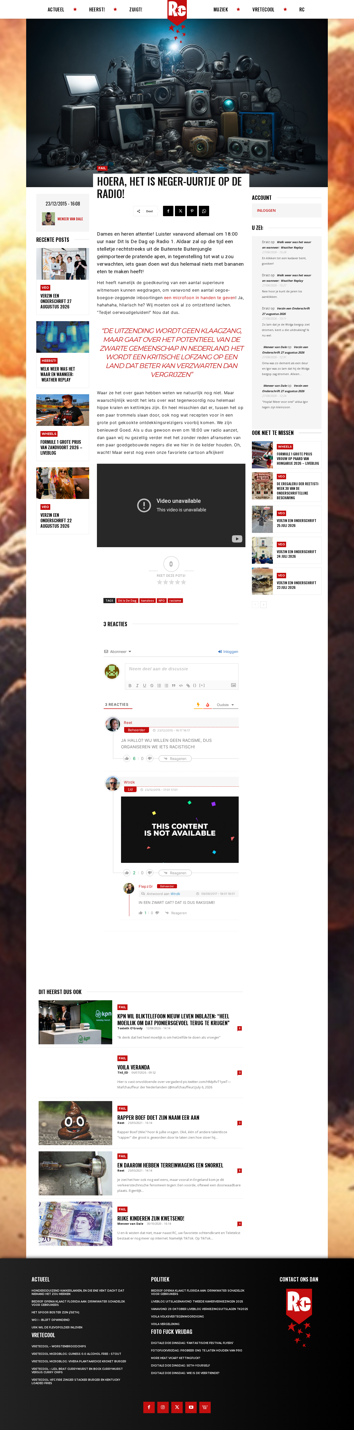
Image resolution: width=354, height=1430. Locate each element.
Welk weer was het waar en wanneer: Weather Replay (57, 374)
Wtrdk (129, 782)
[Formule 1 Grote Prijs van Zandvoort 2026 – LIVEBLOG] (62, 410)
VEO (45, 288)
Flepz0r (146, 886)
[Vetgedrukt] (130, 685)
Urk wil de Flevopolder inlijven (57, 1327)
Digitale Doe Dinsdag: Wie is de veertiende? (185, 1373)
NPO (162, 600)
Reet (128, 722)
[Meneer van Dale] (50, 218)
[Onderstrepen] (144, 685)
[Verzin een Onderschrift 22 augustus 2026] (62, 483)
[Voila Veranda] (75, 1073)
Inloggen (230, 651)
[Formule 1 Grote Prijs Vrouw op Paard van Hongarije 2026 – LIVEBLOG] (262, 454)
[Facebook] (168, 211)
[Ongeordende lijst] (166, 685)
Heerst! (49, 361)
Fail (102, 168)
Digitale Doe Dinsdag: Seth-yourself (180, 1365)
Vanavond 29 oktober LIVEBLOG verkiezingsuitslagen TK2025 (199, 1309)
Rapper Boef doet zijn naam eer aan (158, 1117)
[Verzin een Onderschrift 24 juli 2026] (262, 550)
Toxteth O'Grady (130, 1028)
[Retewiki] (205, 1407)
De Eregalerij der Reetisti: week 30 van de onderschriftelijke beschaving (298, 491)
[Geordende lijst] (159, 685)
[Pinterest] (192, 211)
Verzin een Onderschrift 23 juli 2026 (296, 585)
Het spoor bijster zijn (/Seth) (55, 1312)
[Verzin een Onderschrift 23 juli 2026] (262, 581)
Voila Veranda (133, 1067)
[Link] (188, 685)
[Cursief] (137, 685)
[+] (202, 685)
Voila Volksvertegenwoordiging (177, 1316)
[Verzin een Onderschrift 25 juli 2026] (262, 519)
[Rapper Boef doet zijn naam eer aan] (75, 1123)
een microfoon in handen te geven (199, 297)
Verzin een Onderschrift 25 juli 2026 (296, 523)
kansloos (147, 600)
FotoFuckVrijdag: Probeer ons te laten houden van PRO (196, 1350)
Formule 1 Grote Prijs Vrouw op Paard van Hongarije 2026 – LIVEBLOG (298, 458)
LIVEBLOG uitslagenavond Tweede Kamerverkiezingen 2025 (197, 1301)
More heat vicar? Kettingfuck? (175, 1358)
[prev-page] (255, 604)
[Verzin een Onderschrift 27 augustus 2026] (62, 264)
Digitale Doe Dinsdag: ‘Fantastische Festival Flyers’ (192, 1343)
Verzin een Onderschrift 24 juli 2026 (296, 554)
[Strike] (151, 685)
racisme (175, 600)
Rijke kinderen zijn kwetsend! (150, 1218)
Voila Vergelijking (165, 1324)
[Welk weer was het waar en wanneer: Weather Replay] (62, 337)
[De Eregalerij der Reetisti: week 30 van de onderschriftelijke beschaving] (262, 485)
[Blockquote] (173, 685)
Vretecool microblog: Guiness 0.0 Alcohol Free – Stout (76, 1354)
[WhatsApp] (204, 211)
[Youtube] (191, 1407)
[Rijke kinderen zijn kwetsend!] (75, 1224)
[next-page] (263, 604)
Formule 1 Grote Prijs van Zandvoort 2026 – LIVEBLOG (61, 447)
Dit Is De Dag (127, 600)
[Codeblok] (181, 685)
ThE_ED (122, 1072)
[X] (180, 211)
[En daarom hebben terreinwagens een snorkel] (75, 1173)
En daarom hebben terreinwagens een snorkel (170, 1165)
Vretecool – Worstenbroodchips (59, 1346)
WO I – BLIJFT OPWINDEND (51, 1320)
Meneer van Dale (70, 218)
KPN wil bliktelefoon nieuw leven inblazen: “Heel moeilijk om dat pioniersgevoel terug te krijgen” (173, 1019)
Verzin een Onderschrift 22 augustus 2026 (56, 520)
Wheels (49, 434)
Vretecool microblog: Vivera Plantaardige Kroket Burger (79, 1361)
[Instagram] (163, 1407)
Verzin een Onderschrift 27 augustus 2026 (56, 301)
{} (195, 685)
